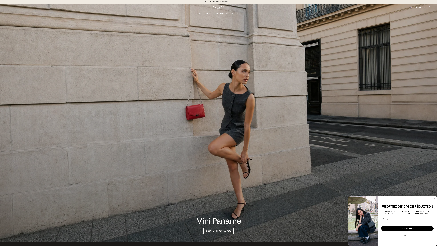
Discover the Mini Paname (218, 231)
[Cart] (429, 7)
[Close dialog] (434, 198)
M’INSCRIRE (407, 228)
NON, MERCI (407, 235)
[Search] (420, 7)
